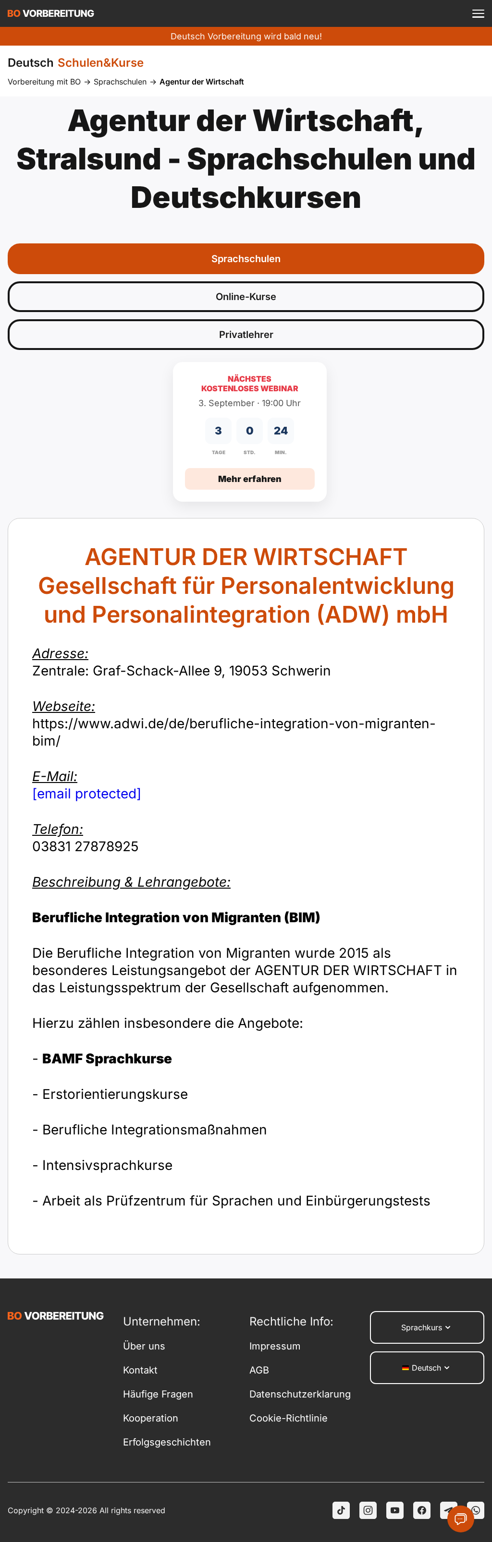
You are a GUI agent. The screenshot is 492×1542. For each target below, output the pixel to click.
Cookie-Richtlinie (288, 1418)
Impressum (275, 1346)
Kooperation (150, 1418)
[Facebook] (421, 1510)
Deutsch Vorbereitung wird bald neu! (246, 36)
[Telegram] (448, 1510)
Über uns (144, 1346)
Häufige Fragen (158, 1394)
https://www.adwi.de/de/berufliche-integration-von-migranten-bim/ (234, 723)
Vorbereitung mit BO (44, 81)
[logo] (51, 13)
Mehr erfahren (250, 479)
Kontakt (140, 1370)
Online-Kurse (246, 296)
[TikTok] (341, 1510)
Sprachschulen (120, 81)
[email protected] (86, 793)
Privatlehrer (246, 334)
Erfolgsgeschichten (167, 1442)
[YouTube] (395, 1510)
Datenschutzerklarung (300, 1394)
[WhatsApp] (475, 1510)
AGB (259, 1370)
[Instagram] (368, 1510)
